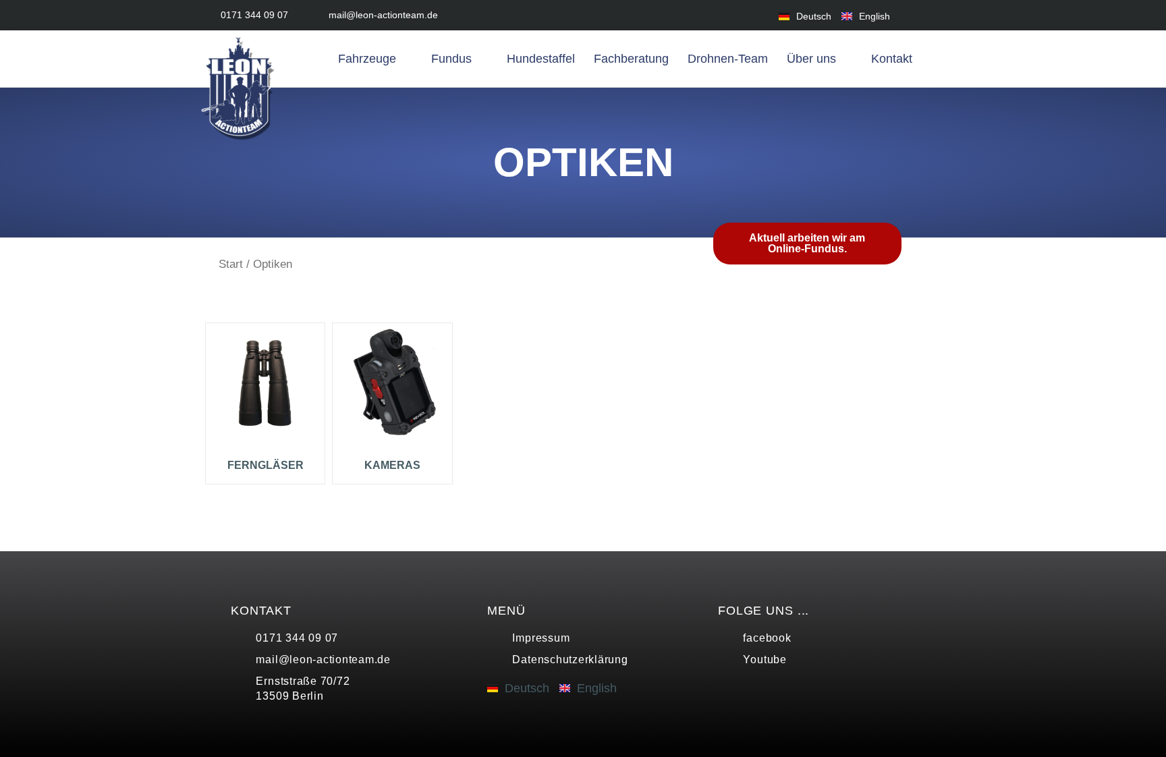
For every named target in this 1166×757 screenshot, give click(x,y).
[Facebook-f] (922, 15)
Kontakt (891, 58)
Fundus (451, 58)
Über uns (811, 58)
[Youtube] (952, 15)
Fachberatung (631, 58)
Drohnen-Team (728, 58)
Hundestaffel (541, 58)
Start (231, 264)
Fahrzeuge (367, 58)
